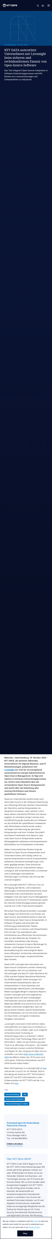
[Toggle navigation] (49, 5)
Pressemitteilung (12, 1094)
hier (45, 1068)
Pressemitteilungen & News (17, 1104)
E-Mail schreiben (15, 1144)
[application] (26, 1228)
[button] (39, 5)
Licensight (9, 769)
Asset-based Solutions (14, 1099)
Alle (24, 1094)
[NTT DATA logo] (10, 5)
